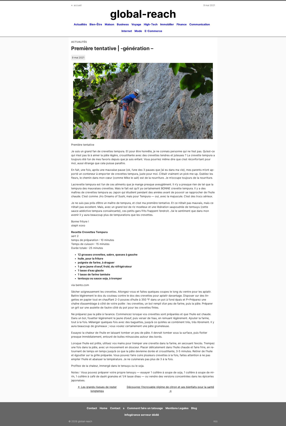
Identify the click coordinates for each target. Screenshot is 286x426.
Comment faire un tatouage (145, 408)
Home (103, 408)
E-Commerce (153, 31)
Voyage (136, 24)
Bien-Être (96, 24)
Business (123, 24)
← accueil (76, 5)
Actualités (80, 24)
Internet (126, 31)
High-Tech (151, 24)
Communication (199, 24)
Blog (194, 408)
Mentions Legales (177, 408)
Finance (182, 24)
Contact (92, 408)
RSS (215, 421)
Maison (109, 24)
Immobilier (167, 24)
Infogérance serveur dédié (141, 414)
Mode (138, 31)
